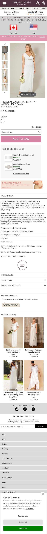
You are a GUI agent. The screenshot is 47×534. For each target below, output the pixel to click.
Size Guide (36, 126)
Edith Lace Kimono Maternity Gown (13, 351)
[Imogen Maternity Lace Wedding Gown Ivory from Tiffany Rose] (5, 49)
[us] (33, 31)
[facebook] (33, 409)
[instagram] (24, 409)
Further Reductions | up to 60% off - (23, 38)
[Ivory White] (2, 121)
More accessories (21, 173)
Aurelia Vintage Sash (21, 164)
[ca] (13, 31)
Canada (13, 33)
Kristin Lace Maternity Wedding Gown (33, 351)
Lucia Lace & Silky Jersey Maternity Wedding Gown (13, 394)
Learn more (30, 508)
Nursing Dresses (39, 8)
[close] (43, 494)
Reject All (23, 522)
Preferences (23, 516)
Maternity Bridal (24, 8)
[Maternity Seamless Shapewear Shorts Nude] (22, 189)
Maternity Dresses (8, 8)
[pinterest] (16, 409)
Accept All (23, 528)
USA (33, 33)
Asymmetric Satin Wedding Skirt (33, 394)
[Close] (27, 22)
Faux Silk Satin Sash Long (23, 155)
